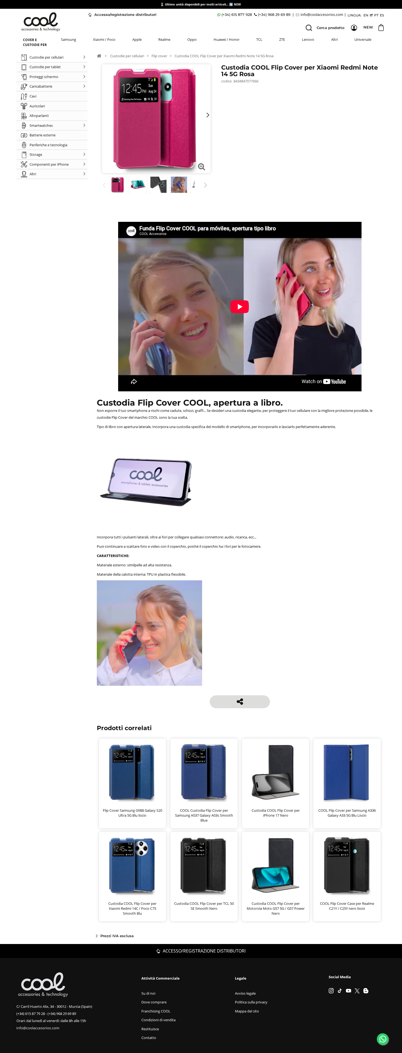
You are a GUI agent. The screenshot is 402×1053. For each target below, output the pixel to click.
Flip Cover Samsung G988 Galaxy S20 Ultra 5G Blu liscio (132, 813)
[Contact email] (320, 15)
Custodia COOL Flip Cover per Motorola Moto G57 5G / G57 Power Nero (276, 908)
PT (376, 15)
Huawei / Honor (227, 39)
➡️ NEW (235, 4)
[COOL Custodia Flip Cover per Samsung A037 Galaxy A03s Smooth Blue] (204, 772)
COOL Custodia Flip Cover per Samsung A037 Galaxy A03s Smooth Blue (204, 815)
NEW (368, 27)
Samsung (68, 39)
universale (362, 39)
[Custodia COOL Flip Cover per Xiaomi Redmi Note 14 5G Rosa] (118, 185)
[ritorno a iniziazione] (99, 56)
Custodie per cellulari (127, 55)
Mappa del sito (247, 1011)
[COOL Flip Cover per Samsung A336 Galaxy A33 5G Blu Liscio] (347, 772)
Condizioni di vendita (158, 1019)
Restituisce (150, 1028)
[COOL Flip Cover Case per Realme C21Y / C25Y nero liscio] (347, 865)
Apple (137, 39)
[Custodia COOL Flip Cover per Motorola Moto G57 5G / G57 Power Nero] (275, 865)
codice (226, 81)
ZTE (282, 39)
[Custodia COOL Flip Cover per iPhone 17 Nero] (275, 772)
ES (382, 15)
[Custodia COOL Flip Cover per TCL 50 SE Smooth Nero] (204, 865)
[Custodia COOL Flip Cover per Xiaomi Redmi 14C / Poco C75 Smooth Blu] (132, 865)
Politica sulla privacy (251, 1002)
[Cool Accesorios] (41, 22)
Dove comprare (154, 1002)
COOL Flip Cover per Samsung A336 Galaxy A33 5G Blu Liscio (347, 813)
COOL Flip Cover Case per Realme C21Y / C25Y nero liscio (347, 906)
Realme (164, 39)
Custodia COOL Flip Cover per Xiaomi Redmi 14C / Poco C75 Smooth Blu (132, 908)
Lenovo (308, 39)
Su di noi (148, 993)
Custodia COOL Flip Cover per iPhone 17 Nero (276, 813)
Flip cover (159, 55)
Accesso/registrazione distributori (124, 14)
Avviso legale (245, 993)
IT (371, 15)
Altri (334, 39)
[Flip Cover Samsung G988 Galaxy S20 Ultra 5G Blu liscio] (132, 772)
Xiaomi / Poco (104, 39)
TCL (259, 39)
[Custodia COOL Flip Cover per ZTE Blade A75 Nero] (158, 185)
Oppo (192, 39)
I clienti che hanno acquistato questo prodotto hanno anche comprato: (105, 185)
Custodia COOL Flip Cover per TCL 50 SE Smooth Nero (204, 906)
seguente (206, 185)
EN (365, 15)
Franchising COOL (155, 1011)
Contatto (148, 1037)
